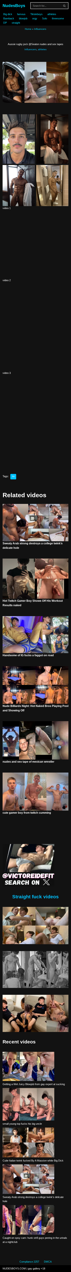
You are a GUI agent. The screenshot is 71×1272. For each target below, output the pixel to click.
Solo (44, 18)
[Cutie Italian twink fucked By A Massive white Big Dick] (28, 1143)
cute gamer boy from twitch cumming (27, 812)
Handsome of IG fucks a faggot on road (28, 655)
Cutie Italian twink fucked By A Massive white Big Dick (33, 1160)
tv (13, 476)
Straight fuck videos (35, 896)
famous (21, 14)
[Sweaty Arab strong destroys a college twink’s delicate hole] (28, 1179)
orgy (34, 18)
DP (5, 22)
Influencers (40, 29)
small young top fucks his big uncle (22, 1123)
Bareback (8, 18)
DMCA (48, 1261)
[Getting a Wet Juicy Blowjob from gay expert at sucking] (28, 1067)
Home (28, 29)
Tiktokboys (36, 14)
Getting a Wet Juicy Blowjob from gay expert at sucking (34, 1084)
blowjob (23, 18)
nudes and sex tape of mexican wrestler (28, 761)
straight (16, 22)
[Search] (64, 5)
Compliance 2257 (29, 1261)
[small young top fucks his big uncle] (28, 1105)
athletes (51, 14)
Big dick (7, 14)
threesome (58, 18)
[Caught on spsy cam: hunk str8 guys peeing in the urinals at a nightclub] (28, 1220)
